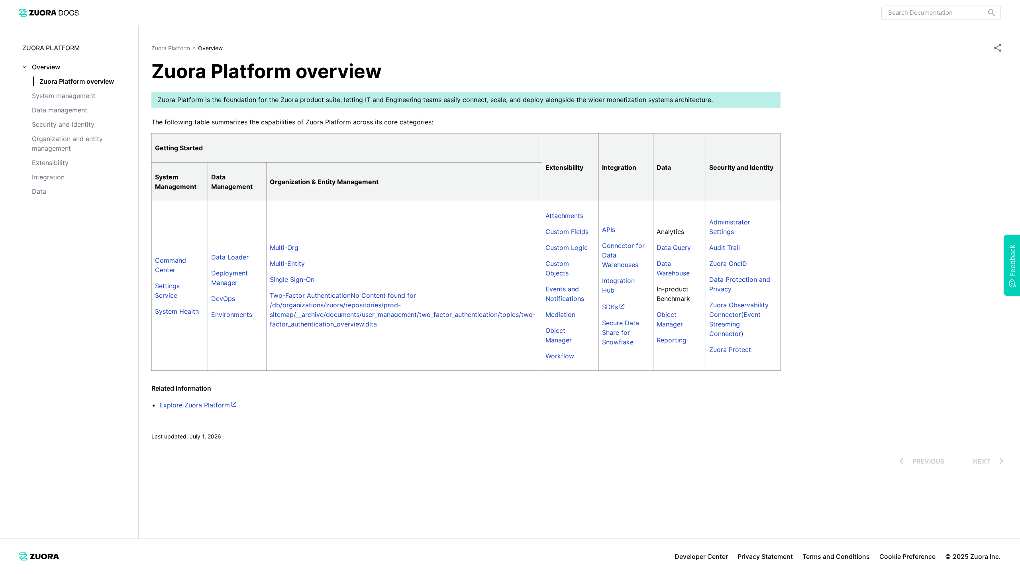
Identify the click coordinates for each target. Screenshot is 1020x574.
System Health (177, 311)
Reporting (672, 340)
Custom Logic (566, 248)
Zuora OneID (728, 263)
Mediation (560, 314)
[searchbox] (986, 13)
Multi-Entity (287, 263)
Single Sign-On (292, 279)
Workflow (559, 356)
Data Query (674, 248)
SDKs (610, 307)
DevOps (223, 299)
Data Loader (230, 257)
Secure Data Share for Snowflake (620, 332)
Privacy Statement (765, 556)
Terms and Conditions (836, 556)
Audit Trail (724, 248)
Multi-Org (284, 248)
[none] (997, 47)
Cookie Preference (907, 556)
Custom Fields (566, 232)
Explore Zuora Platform (194, 405)
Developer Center (701, 556)
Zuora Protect (730, 350)
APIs (608, 230)
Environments (231, 314)
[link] (49, 12)
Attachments (564, 216)
